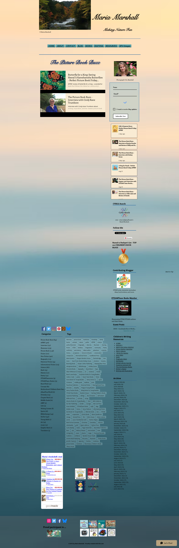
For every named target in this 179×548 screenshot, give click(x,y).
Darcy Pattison (87, 409)
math (91, 406)
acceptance (76, 353)
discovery (85, 438)
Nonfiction (86, 339)
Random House (84, 393)
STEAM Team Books (72, 393)
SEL (84, 417)
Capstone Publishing (72, 396)
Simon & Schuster (87, 353)
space (100, 379)
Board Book (89, 369)
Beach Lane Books (71, 374)
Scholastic (69, 382)
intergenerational (71, 366)
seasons (100, 422)
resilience (91, 371)
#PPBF (93, 342)
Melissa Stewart (80, 430)
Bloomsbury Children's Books (93, 444)
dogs (97, 406)
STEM (74, 347)
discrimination (91, 396)
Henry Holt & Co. (91, 379)
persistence (77, 350)
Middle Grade (70, 409)
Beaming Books (70, 363)
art (85, 371)
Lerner (68, 420)
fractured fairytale (99, 433)
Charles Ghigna (93, 420)
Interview (69, 339)
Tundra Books (102, 438)
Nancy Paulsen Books (72, 390)
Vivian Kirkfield (70, 406)
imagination (88, 347)
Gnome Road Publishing (73, 438)
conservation (98, 353)
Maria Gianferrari (97, 414)
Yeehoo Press (95, 425)
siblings (82, 396)
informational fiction (99, 409)
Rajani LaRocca (84, 425)
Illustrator (96, 345)
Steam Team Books (88, 377)
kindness (80, 347)
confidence (77, 436)
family (101, 339)
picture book (77, 339)
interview (69, 388)
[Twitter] (49, 329)
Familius (88, 441)
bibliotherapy (82, 366)
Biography (81, 345)
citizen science (101, 417)
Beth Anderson (97, 401)
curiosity (79, 398)
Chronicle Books (71, 369)
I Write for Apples (122, 353)
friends (98, 371)
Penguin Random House (84, 358)
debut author (87, 350)
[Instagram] (54, 329)
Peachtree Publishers (72, 385)
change (68, 417)
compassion (69, 355)
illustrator (93, 438)
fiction (97, 377)
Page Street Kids (87, 428)
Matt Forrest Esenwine (72, 422)
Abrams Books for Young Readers (76, 401)
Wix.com (101, 543)
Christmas (84, 422)
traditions (69, 436)
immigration (69, 433)
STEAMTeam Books (82, 406)
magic (90, 433)
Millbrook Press (70, 398)
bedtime (86, 382)
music (68, 361)
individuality (69, 425)
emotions (96, 361)
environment (91, 430)
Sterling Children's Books (98, 393)
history (78, 409)
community (97, 347)
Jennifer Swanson (71, 441)
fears (67, 430)
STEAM (103, 412)
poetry (78, 377)
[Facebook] (44, 329)
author (87, 342)
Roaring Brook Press (98, 385)
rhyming (104, 345)
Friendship (93, 422)
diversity (89, 345)
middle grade (78, 382)
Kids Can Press (97, 403)
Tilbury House (70, 446)
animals (74, 342)
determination (70, 358)
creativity (103, 350)
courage (88, 403)
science (99, 342)
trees (98, 430)
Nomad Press (77, 417)
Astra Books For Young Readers (75, 379)
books (78, 428)
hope (96, 369)
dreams (83, 433)
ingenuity (81, 441)
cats (73, 430)
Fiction (68, 347)
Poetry (105, 347)
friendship (94, 339)
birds (92, 382)
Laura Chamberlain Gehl (79, 420)
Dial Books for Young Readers (74, 412)
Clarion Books (85, 414)
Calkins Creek (70, 377)
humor (68, 342)
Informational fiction (81, 355)
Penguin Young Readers (88, 388)
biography (81, 369)
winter (68, 414)
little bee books (90, 412)
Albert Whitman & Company (74, 371)
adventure (96, 350)
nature (81, 342)
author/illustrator (71, 345)
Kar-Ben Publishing (71, 403)
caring (86, 398)
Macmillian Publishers (100, 428)
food (89, 401)
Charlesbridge (97, 358)
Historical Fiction (85, 385)
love (104, 358)
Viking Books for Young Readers (90, 390)
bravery (103, 361)
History (68, 353)
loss (98, 412)
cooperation (75, 414)
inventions (79, 444)
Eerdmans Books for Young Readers (89, 374)
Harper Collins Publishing (85, 363)
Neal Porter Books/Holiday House (81, 361)
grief (76, 425)
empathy (76, 388)
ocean (77, 433)
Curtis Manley (70, 428)
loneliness (96, 441)
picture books (70, 444)
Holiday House (92, 366)
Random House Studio (89, 436)
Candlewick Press (94, 355)
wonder (81, 403)
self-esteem (100, 396)
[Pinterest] (59, 329)
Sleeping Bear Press (100, 363)
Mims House (90, 417)
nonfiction (69, 350)
